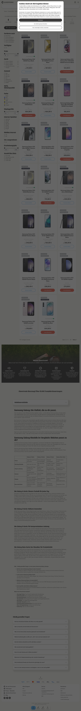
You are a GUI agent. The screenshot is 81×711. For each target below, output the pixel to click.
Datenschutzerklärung (55, 16)
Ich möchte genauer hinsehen (40, 23)
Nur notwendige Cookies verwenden (40, 27)
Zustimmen (40, 20)
